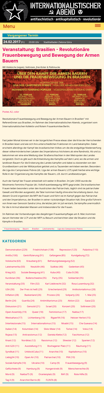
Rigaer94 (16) (58, 317)
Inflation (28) (12, 294)
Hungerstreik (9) (54, 368)
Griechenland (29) (57, 289)
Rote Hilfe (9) (80, 374)
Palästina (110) (90, 249)
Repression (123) (68, 249)
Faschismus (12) (80, 334)
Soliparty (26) (72, 294)
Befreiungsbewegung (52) (61, 260)
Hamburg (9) (33, 368)
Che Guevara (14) (88, 323)
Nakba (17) (78, 311)
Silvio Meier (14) (52, 328)
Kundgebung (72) (80, 255)
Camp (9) (55, 362)
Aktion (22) (73, 300)
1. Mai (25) (90, 294)
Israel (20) (51, 306)
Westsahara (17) (13, 317)
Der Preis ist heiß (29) (31, 289)
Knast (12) (10, 340)
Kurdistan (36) (12, 277)
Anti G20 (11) (12, 345)
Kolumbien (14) (30, 328)
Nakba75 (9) (26, 374)
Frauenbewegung (11, 229)
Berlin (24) (10, 300)
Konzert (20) (68, 306)
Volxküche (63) (13, 260)
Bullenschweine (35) (36, 277)
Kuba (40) (55, 272)
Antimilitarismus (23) (51, 300)
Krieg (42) (10, 272)
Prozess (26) (53, 294)
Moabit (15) (67, 323)
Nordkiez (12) (29, 340)
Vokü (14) (88, 328)
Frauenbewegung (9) (76, 362)
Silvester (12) (69, 340)
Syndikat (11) (12, 351)
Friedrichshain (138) (43, 249)
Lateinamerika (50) (15, 266)
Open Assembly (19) (15, 311)
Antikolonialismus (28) (83, 289)
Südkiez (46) (56, 266)
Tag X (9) (9, 379)
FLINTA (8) (51, 379)
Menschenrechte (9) (78, 368)
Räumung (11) (83, 345)
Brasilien (35, 229)
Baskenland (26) (33, 294)
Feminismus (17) (57, 311)
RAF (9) (64, 374)
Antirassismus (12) (32, 334)
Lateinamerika (48, 229)
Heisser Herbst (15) (80, 317)
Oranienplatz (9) (47, 374)
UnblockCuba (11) (34, 351)
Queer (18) (37, 311)
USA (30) (9, 289)
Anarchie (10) (56, 351)
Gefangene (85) (57, 255)
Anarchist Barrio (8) (30, 379)
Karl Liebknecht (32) (55, 283)
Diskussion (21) (13, 306)
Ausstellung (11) (33, 345)
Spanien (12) (88, 340)
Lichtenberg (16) (36, 317)
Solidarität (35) (75, 277)
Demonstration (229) (16, 249)
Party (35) (57, 277)
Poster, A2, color (10, 111)
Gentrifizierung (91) (33, 255)
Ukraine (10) (38, 362)
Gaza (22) (90, 300)
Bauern (26, 229)
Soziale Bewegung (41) (33, 272)
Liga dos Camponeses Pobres (70, 229)
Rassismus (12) (49, 340)
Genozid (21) (33, 306)
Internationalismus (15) (43, 323)
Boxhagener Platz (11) (58, 345)
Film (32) (34, 283)
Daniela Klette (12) (57, 334)
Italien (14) (11, 328)
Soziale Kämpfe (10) (15, 362)
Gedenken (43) (76, 266)
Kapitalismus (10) (78, 351)
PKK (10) (70, 357)
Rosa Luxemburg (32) (83, 283)
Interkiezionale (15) (15, 323)
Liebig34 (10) (12, 357)
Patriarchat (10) (52, 357)
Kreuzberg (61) (34, 260)
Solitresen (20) (88, 306)
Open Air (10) (31, 357)
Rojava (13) (11, 334)
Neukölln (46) (38, 266)
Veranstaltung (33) (15, 283)
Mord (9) (9, 374)
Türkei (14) (71, 328)
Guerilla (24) (28, 300)
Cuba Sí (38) (72, 272)
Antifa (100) (11, 255)
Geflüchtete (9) (13, 368)
